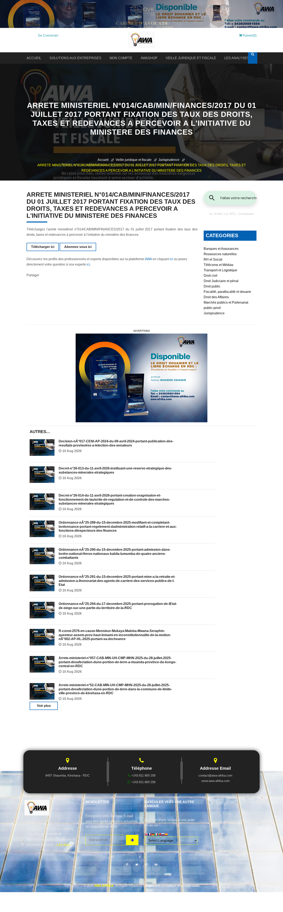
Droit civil (210, 275)
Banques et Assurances (221, 248)
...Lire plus (62, 844)
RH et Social (213, 259)
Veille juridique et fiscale (133, 160)
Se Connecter (48, 35)
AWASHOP (149, 58)
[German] (153, 835)
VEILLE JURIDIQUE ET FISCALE (191, 58)
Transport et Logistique (220, 270)
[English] (146, 835)
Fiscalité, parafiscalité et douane (227, 291)
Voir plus (44, 705)
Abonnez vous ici (78, 247)
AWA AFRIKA (104, 885)
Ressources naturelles (220, 254)
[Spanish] (166, 835)
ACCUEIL (34, 58)
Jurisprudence (168, 160)
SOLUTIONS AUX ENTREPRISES (75, 58)
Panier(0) (249, 35)
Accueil (103, 160)
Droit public (212, 286)
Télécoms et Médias (218, 265)
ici (171, 259)
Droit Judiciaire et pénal (221, 281)
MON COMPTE (121, 58)
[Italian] (156, 835)
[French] (149, 835)
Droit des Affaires (216, 297)
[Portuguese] (159, 835)
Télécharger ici (42, 247)
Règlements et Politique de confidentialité (172, 885)
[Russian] (162, 835)
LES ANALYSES (236, 58)
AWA (148, 259)
